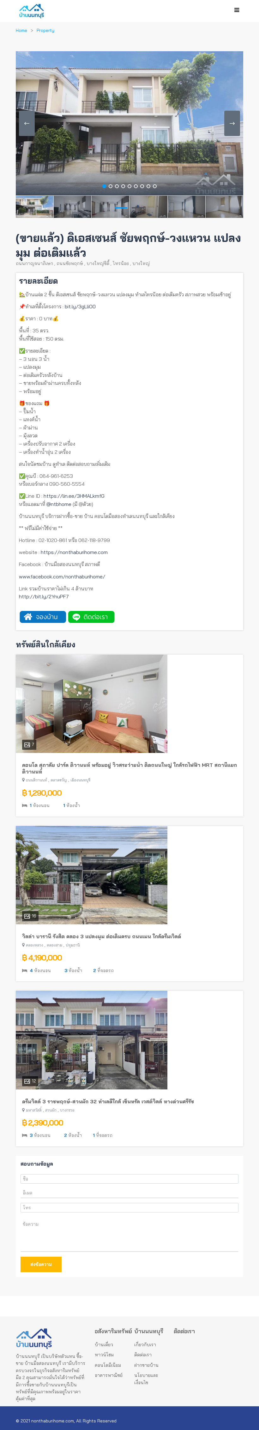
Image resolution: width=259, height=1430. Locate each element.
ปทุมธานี (73, 945)
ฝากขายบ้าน (146, 1365)
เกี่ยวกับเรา (145, 1344)
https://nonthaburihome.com (74, 552)
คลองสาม (54, 945)
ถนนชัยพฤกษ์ (70, 263)
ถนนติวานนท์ (36, 780)
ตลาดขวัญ (59, 780)
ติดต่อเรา (143, 1355)
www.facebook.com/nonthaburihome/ (62, 576)
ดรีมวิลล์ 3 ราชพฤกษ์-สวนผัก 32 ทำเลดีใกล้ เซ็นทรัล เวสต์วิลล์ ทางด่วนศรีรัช (108, 1101)
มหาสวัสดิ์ (34, 1110)
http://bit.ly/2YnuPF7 (44, 596)
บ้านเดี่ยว (104, 1344)
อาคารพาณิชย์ (109, 1375)
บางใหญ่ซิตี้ (98, 263)
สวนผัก (51, 1110)
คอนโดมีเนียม (108, 1365)
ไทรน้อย (121, 263)
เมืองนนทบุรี (80, 780)
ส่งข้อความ (41, 1264)
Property (45, 30)
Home (21, 30)
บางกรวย (67, 1110)
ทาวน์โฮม (104, 1355)
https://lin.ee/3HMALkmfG (74, 496)
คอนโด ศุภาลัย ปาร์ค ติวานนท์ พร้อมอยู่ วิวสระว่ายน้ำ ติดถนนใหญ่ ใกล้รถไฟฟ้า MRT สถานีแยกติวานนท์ (129, 768)
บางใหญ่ (141, 263)
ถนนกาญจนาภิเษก (34, 263)
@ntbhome (58, 504)
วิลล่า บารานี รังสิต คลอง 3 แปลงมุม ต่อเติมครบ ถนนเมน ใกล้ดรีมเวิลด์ (101, 936)
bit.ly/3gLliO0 (80, 306)
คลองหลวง (34, 945)
